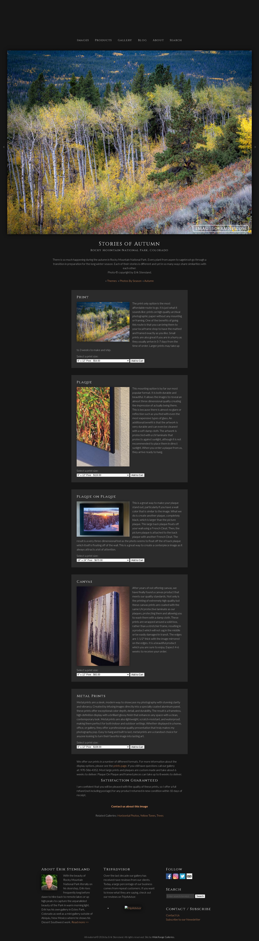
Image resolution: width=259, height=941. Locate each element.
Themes (112, 280)
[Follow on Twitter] (183, 877)
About (158, 40)
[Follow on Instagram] (176, 877)
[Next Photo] (255, 154)
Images (83, 40)
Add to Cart (137, 360)
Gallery (125, 40)
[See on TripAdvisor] (190, 877)
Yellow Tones (148, 815)
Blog (142, 40)
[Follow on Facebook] (169, 877)
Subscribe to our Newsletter (183, 919)
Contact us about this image (129, 806)
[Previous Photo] (3, 154)
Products (103, 40)
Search (176, 40)
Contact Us (173, 915)
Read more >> (80, 922)
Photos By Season (130, 280)
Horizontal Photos (128, 815)
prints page (120, 765)
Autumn (149, 280)
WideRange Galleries (163, 937)
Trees (160, 815)
